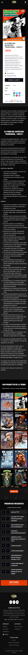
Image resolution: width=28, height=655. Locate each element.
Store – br (9, 6)
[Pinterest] (17, 96)
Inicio (4, 6)
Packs (14, 6)
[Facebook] (14, 93)
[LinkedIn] (19, 93)
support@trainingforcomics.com (15, 619)
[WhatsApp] (14, 96)
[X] (17, 93)
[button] (23, 11)
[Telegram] (19, 96)
